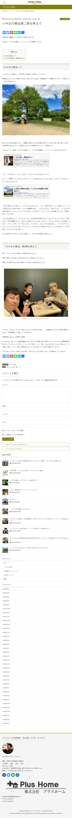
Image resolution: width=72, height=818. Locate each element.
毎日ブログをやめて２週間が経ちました (17, 444)
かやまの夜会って (9, 56)
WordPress (19, 813)
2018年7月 (6, 723)
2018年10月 (6, 711)
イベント (19, 367)
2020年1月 (6, 660)
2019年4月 (6, 688)
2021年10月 (6, 608)
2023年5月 (6, 597)
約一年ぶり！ (14, 499)
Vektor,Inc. (53, 813)
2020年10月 (6, 628)
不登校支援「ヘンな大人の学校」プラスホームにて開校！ (27, 470)
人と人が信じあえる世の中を (14, 449)
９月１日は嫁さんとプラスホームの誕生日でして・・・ (26, 480)
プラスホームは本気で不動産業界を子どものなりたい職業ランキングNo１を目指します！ (36, 461)
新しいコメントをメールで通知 (12, 430)
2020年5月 (6, 644)
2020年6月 (6, 640)
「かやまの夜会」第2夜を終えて (14, 58)
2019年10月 (6, 672)
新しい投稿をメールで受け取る (12, 434)
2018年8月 (6, 719)
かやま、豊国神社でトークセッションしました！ (24, 490)
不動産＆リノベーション (11, 571)
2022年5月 (6, 601)
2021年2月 (6, 612)
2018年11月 (6, 707)
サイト (4, 422)
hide (15, 52)
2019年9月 (6, 676)
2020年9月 (6, 632)
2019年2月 (6, 695)
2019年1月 (6, 699)
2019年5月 (6, 684)
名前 (4, 406)
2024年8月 (6, 589)
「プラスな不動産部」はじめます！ (20, 509)
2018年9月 (6, 715)
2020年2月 (6, 656)
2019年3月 (6, 692)
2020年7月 (6, 636)
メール (5, 414)
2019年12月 (6, 664)
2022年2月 (6, 605)
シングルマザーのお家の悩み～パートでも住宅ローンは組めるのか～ (30, 528)
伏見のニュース (8, 575)
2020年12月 (6, 620)
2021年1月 (6, 616)
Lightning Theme (28, 813)
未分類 (5, 579)
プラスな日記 (65, 19)
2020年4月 (6, 648)
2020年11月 (6, 624)
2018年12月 (6, 703)
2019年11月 (6, 668)
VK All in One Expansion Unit (41, 813)
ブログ (5, 563)
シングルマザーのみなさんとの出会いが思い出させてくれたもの (29, 547)
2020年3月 (6, 652)
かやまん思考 (11, 367)
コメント (5, 384)
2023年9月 (6, 593)
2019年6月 (6, 680)
